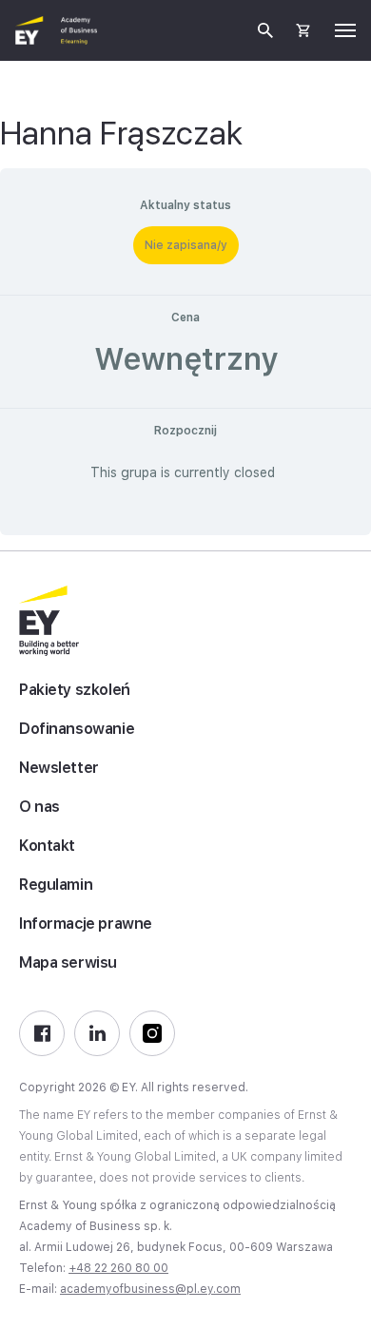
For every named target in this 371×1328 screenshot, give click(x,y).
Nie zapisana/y (186, 245)
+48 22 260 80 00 (118, 1268)
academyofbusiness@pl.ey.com (150, 1289)
